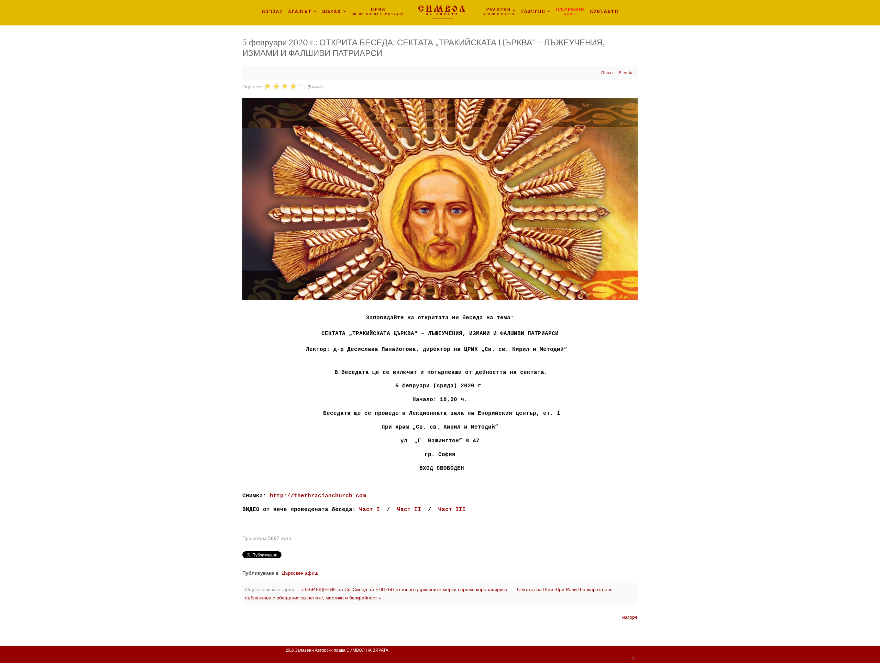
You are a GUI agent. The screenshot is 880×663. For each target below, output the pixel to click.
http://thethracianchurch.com (318, 496)
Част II (409, 510)
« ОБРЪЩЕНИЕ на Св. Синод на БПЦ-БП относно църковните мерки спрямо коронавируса (404, 589)
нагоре (630, 617)
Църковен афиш (300, 573)
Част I (369, 510)
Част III (452, 510)
